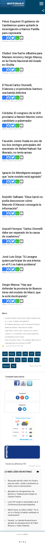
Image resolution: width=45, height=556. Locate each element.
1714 (37, 360)
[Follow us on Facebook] (20, 409)
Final (13, 366)
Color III (23, 541)
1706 (25, 354)
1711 (17, 360)
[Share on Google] (22, 397)
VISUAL (25, 534)
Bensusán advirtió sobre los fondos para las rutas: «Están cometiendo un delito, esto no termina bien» (23, 483)
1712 (24, 360)
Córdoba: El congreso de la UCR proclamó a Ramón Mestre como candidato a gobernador (22, 116)
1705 (19, 354)
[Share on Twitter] (27, 397)
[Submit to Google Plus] (23, 385)
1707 (31, 354)
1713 (30, 360)
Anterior (12, 354)
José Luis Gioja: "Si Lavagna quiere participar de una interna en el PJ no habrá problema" (21, 260)
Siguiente (6, 366)
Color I (19, 541)
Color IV (25, 541)
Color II (21, 541)
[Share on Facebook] (18, 397)
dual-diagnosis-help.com (35, 466)
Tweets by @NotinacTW (15, 464)
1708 (38, 354)
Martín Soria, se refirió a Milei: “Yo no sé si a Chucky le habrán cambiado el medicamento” (23, 512)
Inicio (5, 354)
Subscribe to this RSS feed (14, 346)
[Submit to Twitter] (29, 385)
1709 (5, 360)
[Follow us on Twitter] (24, 409)
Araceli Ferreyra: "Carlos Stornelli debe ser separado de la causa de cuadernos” (22, 232)
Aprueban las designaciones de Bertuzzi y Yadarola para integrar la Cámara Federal (22, 494)
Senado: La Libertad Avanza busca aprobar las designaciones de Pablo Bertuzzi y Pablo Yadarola (23, 523)
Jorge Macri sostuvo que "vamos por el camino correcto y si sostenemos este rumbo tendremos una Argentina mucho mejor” (22, 334)
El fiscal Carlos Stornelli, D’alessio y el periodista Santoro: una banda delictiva (22, 88)
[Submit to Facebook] (17, 385)
